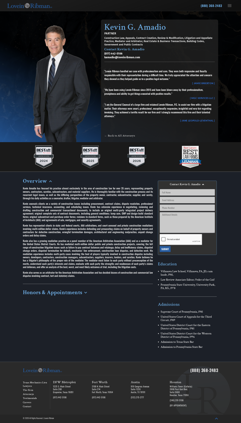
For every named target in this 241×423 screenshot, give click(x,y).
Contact (27, 406)
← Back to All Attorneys (119, 136)
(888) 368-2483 (211, 5)
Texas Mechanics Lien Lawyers (35, 384)
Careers (27, 402)
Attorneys (28, 394)
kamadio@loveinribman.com (122, 57)
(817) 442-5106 (113, 53)
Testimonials (30, 398)
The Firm (28, 390)
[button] (88, 182)
